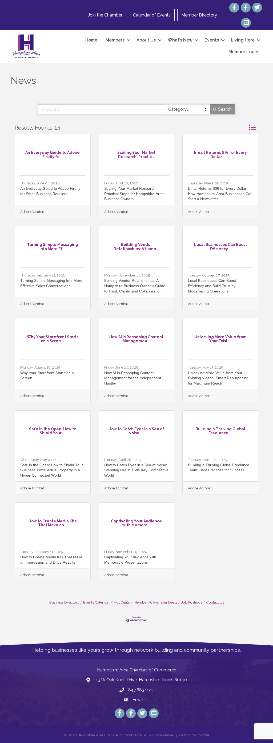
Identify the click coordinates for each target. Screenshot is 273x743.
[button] (252, 127)
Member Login (243, 51)
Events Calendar (96, 602)
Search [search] (225, 109)
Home (91, 40)
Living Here (243, 40)
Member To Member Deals (155, 602)
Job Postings (191, 602)
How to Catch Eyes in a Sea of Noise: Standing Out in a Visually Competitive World (136, 470)
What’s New (180, 40)
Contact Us (215, 602)
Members (115, 40)
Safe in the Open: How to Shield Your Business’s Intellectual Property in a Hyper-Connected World (51, 470)
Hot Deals (122, 602)
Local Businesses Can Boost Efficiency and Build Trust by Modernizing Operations (212, 285)
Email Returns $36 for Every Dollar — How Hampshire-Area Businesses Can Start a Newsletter (220, 193)
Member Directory (199, 15)
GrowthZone (199, 735)
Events (211, 40)
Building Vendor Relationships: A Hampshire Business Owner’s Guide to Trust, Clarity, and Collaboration (134, 285)
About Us (146, 40)
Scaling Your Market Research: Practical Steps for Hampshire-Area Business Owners (134, 193)
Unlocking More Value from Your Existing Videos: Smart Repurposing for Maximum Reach (218, 378)
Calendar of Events (152, 15)
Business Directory (64, 602)
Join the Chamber (105, 15)
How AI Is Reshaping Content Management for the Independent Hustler (132, 378)
